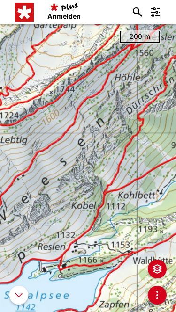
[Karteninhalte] (157, 269)
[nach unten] (18, 295)
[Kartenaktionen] (157, 295)
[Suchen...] (137, 12)
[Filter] (155, 12)
